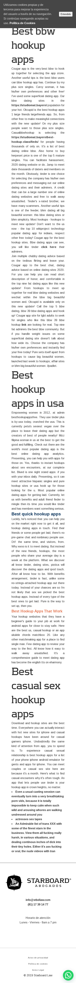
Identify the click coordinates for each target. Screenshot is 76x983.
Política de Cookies (22, 23)
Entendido (66, 14)
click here (49, 246)
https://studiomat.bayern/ (29, 105)
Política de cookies (38, 964)
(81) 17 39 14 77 (38, 904)
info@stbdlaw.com (38, 899)
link (24, 324)
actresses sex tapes (28, 819)
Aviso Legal (38, 970)
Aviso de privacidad (38, 958)
